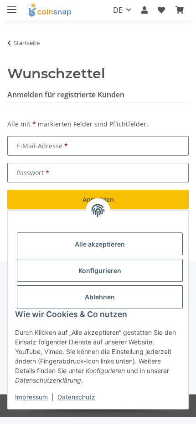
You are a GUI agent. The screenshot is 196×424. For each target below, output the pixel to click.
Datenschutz (76, 397)
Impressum (31, 397)
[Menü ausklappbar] (11, 5)
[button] (144, 10)
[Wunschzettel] (161, 10)
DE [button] (118, 10)
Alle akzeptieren (100, 244)
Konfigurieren (99, 270)
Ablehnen (100, 297)
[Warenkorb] (179, 10)
